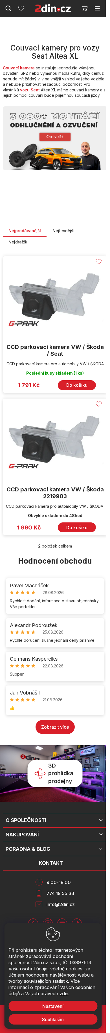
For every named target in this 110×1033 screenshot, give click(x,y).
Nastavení (52, 1006)
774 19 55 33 (60, 893)
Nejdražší (17, 241)
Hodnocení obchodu (55, 561)
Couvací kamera (19, 67)
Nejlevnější (63, 230)
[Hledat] (8, 8)
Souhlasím (53, 1019)
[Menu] (97, 8)
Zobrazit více (55, 727)
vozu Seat (30, 89)
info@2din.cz (61, 904)
